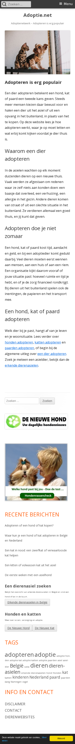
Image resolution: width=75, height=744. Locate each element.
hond (49, 673)
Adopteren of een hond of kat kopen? (29, 525)
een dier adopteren (51, 354)
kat (65, 672)
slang (7, 681)
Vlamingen (16, 681)
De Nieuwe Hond (18, 628)
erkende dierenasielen (21, 365)
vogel (25, 681)
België (16, 665)
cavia (26, 666)
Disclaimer (15, 703)
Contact (13, 710)
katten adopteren (48, 342)
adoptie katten (30, 660)
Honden (57, 673)
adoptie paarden (48, 660)
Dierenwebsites (20, 717)
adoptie (45, 654)
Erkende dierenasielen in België (27, 602)
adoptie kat (16, 660)
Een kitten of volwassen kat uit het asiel (30, 565)
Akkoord (61, 738)
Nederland (39, 677)
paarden (65, 677)
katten (8, 677)
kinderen (20, 677)
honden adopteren (19, 342)
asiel (60, 660)
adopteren (19, 654)
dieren (39, 665)
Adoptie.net (37, 15)
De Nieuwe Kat (44, 628)
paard (54, 677)
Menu (68, 4)
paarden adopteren (19, 348)
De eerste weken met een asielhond (28, 575)
